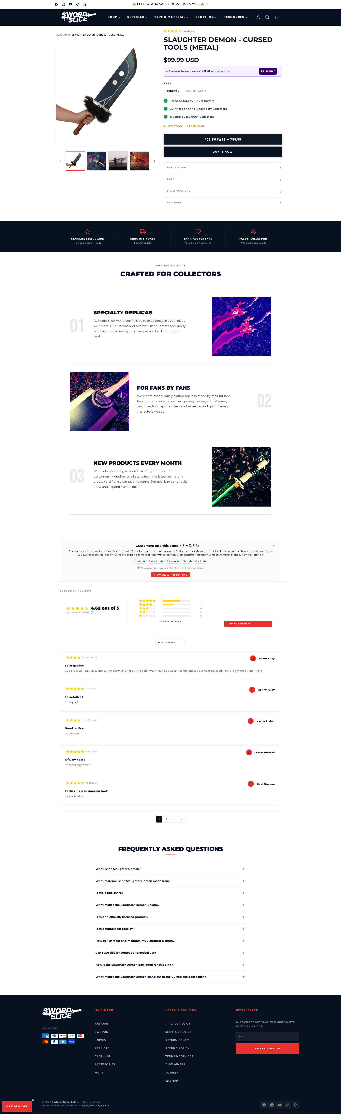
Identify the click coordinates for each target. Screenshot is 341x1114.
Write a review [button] (239, 624)
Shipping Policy (178, 1031)
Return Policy (177, 1040)
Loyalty (171, 1072)
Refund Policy (177, 1048)
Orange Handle (196, 91)
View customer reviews (170, 574)
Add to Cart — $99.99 (223, 139)
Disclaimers (175, 1064)
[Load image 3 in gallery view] (118, 161)
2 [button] (167, 819)
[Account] (258, 17)
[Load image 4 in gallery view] (139, 161)
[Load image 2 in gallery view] (96, 161)
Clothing (102, 1056)
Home (59, 34)
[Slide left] (60, 161)
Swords (101, 1031)
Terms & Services (179, 1056)
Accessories (105, 1064)
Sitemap (171, 1080)
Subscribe (264, 1048)
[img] (75, 657)
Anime (66, 34)
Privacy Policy (177, 1023)
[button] (172, 31)
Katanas (102, 1023)
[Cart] (276, 17)
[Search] (267, 17)
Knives (100, 1040)
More (99, 1072)
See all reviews (170, 621)
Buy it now (223, 151)
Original (172, 91)
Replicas (102, 1048)
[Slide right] (154, 161)
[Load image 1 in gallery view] (75, 161)
